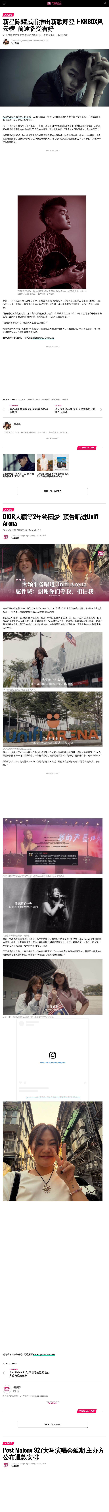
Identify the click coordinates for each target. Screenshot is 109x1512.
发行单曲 (31, 400)
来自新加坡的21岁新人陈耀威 (17, 116)
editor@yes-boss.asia (43, 337)
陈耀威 (65, 400)
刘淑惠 (16, 43)
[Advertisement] (52, 170)
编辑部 (16, 538)
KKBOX (22, 400)
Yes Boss (52, 1403)
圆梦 (38, 400)
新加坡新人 (56, 400)
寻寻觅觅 (46, 400)
